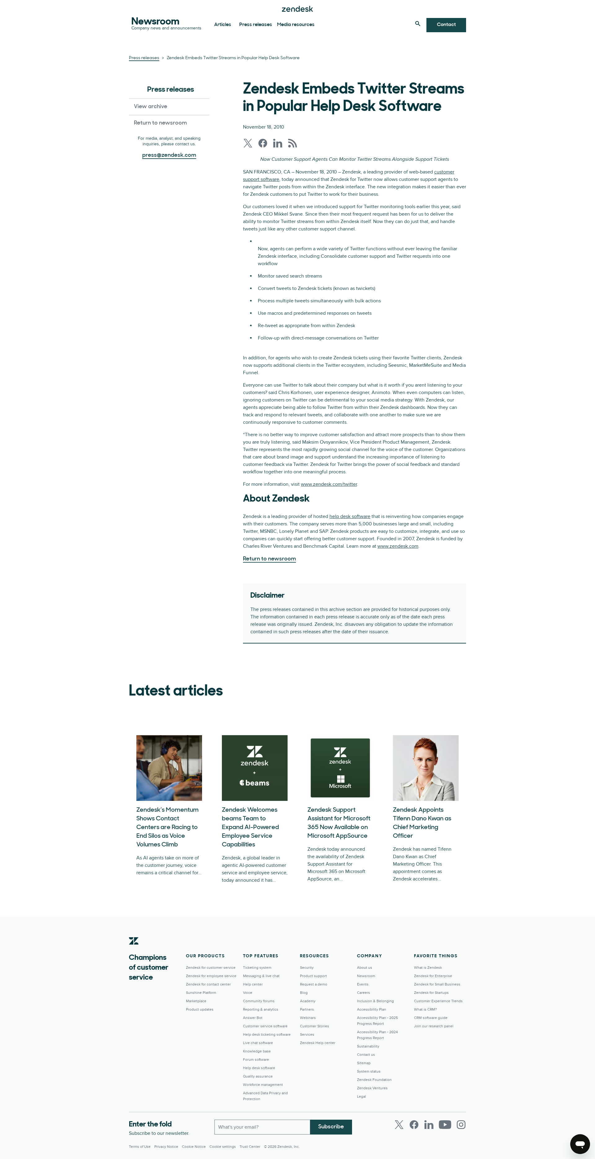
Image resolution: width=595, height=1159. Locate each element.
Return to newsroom (160, 123)
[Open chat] (580, 1144)
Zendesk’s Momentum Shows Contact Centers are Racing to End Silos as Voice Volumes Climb (167, 827)
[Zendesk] (134, 950)
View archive (150, 107)
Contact (446, 24)
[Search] (417, 23)
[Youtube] (445, 1125)
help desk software (349, 516)
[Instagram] (461, 1125)
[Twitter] (399, 1125)
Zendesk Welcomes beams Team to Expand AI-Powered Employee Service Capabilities (250, 827)
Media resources (296, 24)
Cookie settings (222, 1146)
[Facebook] (414, 1125)
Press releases (255, 24)
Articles (222, 24)
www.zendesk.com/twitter (329, 484)
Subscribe (331, 1127)
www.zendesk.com (397, 546)
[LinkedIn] (429, 1125)
